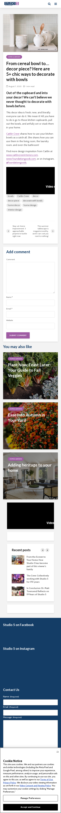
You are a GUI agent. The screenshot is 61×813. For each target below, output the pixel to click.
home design (30, 205)
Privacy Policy (9, 782)
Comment (10, 259)
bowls (11, 196)
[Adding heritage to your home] (30, 475)
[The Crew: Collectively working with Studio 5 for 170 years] (18, 578)
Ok (57, 752)
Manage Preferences (30, 798)
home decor (14, 205)
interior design (15, 209)
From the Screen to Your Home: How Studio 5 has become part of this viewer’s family (37, 563)
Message (12, 717)
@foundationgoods (16, 162)
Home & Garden (14, 57)
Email (9, 309)
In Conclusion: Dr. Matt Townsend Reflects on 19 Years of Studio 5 (38, 591)
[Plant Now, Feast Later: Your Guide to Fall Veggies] (30, 375)
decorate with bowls (33, 200)
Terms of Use (46, 779)
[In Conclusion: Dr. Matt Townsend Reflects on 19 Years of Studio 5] (18, 591)
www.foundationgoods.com (21, 158)
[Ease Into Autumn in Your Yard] (30, 425)
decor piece (13, 200)
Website (9, 320)
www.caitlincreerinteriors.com (22, 155)
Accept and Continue (30, 807)
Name (9, 297)
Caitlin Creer (13, 133)
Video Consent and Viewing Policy (35, 785)
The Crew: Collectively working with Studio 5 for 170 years (38, 578)
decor (35, 196)
